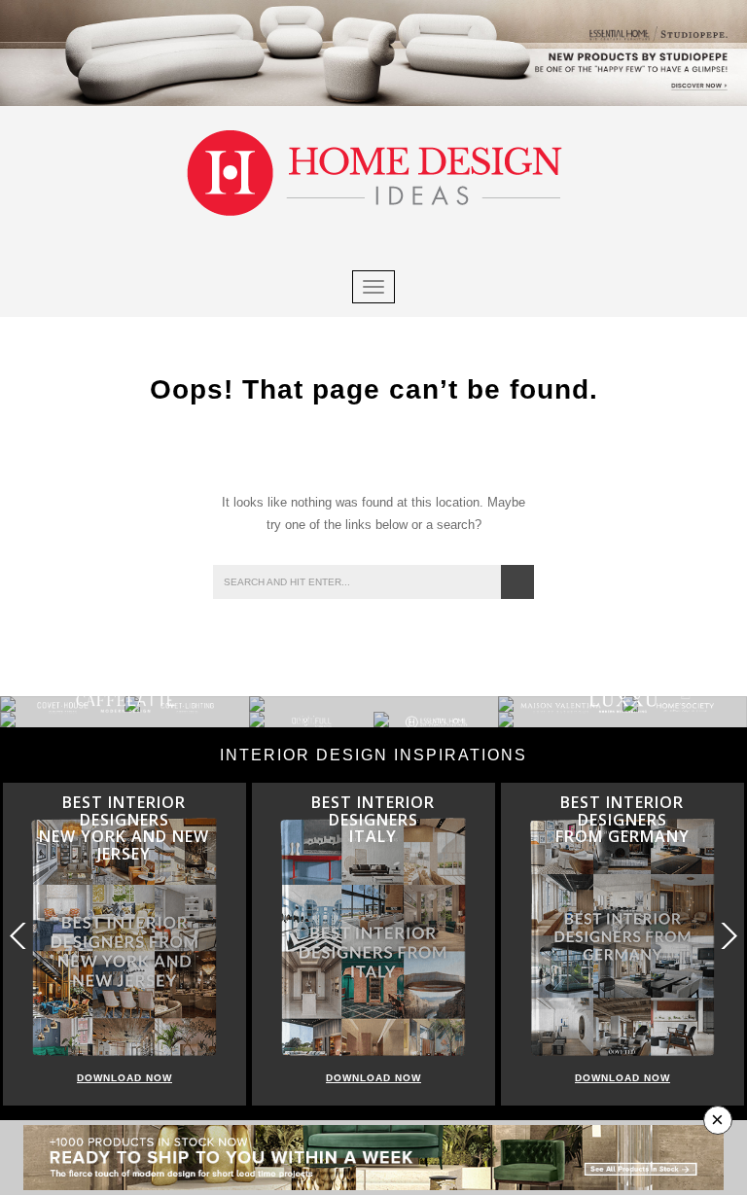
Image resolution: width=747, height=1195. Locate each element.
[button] (727, 936)
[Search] (517, 582)
